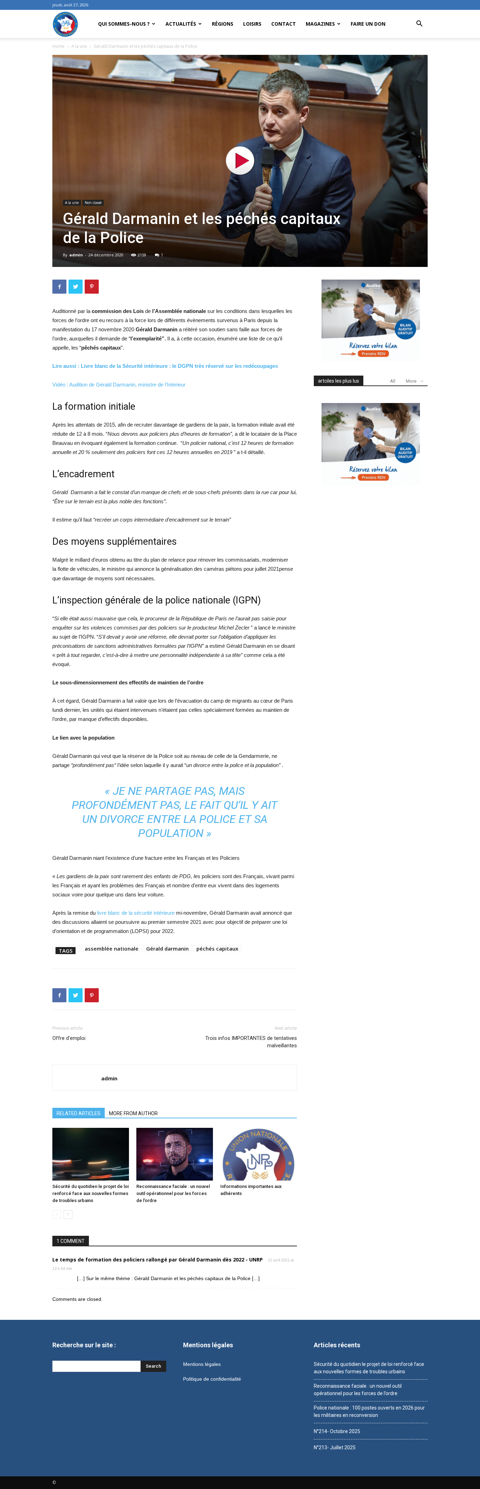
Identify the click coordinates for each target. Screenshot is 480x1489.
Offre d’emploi (68, 1038)
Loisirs (252, 23)
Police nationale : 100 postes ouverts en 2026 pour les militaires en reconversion (369, 1411)
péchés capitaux (217, 948)
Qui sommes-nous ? (124, 23)
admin (76, 254)
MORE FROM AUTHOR (133, 1113)
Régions (222, 23)
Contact (283, 23)
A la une (79, 46)
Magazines (320, 23)
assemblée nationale (111, 948)
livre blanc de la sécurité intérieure (136, 913)
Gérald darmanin (167, 948)
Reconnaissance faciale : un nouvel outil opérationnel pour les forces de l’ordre (173, 1193)
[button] (419, 24)
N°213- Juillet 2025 (335, 1447)
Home (58, 46)
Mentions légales (202, 1364)
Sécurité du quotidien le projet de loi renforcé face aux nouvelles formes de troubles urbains (90, 1193)
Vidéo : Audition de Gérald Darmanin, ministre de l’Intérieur (119, 385)
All (392, 381)
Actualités (181, 23)
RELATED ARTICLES (78, 1113)
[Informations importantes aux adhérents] (258, 1154)
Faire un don (368, 23)
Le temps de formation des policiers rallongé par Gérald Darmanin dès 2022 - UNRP (157, 1259)
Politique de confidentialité (212, 1379)
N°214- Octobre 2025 (337, 1431)
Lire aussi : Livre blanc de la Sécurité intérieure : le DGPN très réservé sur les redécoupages (165, 366)
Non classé (93, 202)
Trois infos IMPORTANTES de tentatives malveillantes (251, 1042)
